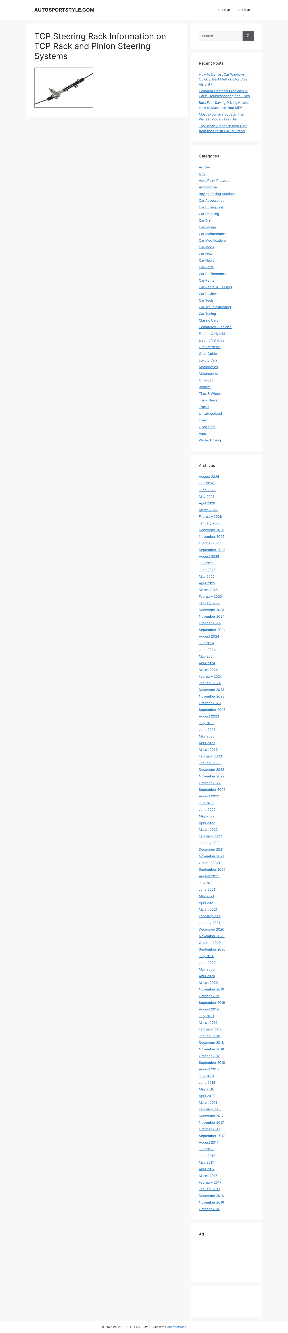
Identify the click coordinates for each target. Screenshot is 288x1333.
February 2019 (210, 1029)
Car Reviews (208, 294)
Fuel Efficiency (210, 347)
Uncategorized (210, 414)
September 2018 (212, 1063)
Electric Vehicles (211, 340)
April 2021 (207, 903)
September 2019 (212, 1003)
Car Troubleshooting (215, 307)
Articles (205, 167)
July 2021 (206, 883)
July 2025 (206, 563)
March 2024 (208, 670)
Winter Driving (210, 440)
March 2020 (208, 983)
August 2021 (209, 876)
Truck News (208, 400)
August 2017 (209, 1142)
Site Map (224, 10)
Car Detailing (209, 214)
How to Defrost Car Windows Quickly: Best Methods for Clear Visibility (224, 79)
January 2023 (210, 763)
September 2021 (212, 869)
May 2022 (207, 816)
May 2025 (207, 576)
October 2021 (209, 863)
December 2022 (211, 770)
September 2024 (212, 630)
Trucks (204, 407)
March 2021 (208, 909)
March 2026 (208, 510)
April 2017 (207, 1169)
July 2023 (206, 723)
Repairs (205, 387)
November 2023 (212, 696)
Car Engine (207, 227)
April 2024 (207, 663)
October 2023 (210, 703)
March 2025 (208, 590)
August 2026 (209, 477)
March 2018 (208, 1102)
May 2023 (207, 736)
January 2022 (209, 843)
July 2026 (206, 483)
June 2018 (207, 1082)
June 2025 (207, 570)
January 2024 (210, 683)
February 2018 (210, 1109)
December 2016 (211, 1196)
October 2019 (209, 996)
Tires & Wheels (210, 394)
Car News (206, 254)
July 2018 (206, 1076)
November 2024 (212, 616)
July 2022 (206, 803)
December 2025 (211, 530)
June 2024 (207, 650)
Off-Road (206, 380)
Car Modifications (212, 240)
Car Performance (212, 274)
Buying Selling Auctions (217, 194)
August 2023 (209, 716)
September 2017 (212, 1136)
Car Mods (206, 247)
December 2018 (211, 1043)
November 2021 (211, 856)
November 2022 (211, 776)
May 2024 (207, 656)
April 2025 (207, 583)
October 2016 (209, 1209)
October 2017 (209, 1129)
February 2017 (210, 1182)
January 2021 (209, 923)
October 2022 (210, 783)
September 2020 (212, 949)
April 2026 (207, 503)
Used (203, 420)
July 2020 (206, 956)
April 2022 (207, 823)
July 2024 (206, 643)
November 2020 (212, 936)
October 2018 (209, 1056)
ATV (202, 174)
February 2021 (210, 916)
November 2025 (211, 537)
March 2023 (208, 750)
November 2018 (211, 1049)
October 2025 (210, 543)
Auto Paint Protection (215, 181)
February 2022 (210, 836)
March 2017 (208, 1176)
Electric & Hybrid (212, 334)
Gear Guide (208, 354)
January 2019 (209, 1036)
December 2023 (211, 690)
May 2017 (206, 1162)
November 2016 (211, 1202)
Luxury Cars (208, 360)
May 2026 (207, 497)
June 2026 (207, 490)
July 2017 (206, 1149)
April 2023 (207, 743)
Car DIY (205, 220)
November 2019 (211, 989)
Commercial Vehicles (215, 327)
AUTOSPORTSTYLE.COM (64, 10)
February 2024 (210, 676)
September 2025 (212, 550)
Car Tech (206, 300)
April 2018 (207, 1096)
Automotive (208, 187)
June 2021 (207, 889)
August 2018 (209, 1069)
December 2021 (211, 849)
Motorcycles (208, 367)
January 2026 (210, 523)
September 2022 (212, 790)
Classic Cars (208, 320)
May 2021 (206, 896)
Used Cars (207, 427)
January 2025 (209, 603)
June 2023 (207, 730)
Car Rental (207, 280)
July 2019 (206, 1016)
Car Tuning (207, 314)
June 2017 (207, 1156)
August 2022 (209, 796)
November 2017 (211, 1122)
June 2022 (207, 810)
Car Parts (206, 267)
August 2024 (209, 636)
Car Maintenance (212, 234)
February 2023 (210, 756)
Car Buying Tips (211, 207)
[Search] (248, 36)
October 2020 (210, 943)
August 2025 (209, 557)
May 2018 (206, 1089)
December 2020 (211, 929)
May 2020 (207, 969)
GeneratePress (175, 1327)
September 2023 (212, 710)
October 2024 (210, 623)
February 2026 (210, 517)
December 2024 (211, 610)
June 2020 (207, 963)
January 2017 (209, 1189)
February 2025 (210, 596)
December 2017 (211, 1116)
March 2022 (208, 829)
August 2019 (209, 1009)
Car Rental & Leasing (215, 287)
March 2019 (208, 1023)
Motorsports (208, 374)
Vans (203, 434)
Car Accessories (211, 200)
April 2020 (207, 976)
